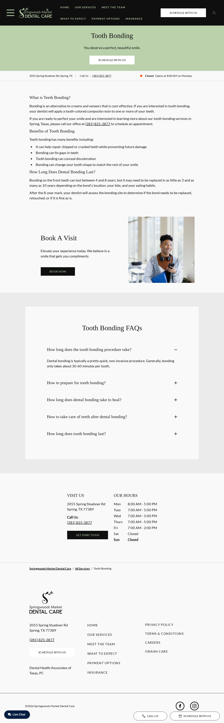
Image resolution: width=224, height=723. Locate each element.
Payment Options (106, 18)
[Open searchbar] (214, 13)
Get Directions (87, 535)
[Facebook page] (180, 706)
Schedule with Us (183, 12)
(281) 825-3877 (101, 75)
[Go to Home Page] (35, 13)
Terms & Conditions (164, 633)
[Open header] (10, 13)
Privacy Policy (159, 625)
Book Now (58, 271)
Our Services (85, 7)
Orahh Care (156, 651)
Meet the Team (113, 7)
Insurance (134, 18)
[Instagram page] (194, 706)
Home (64, 7)
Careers (153, 642)
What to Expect (73, 18)
